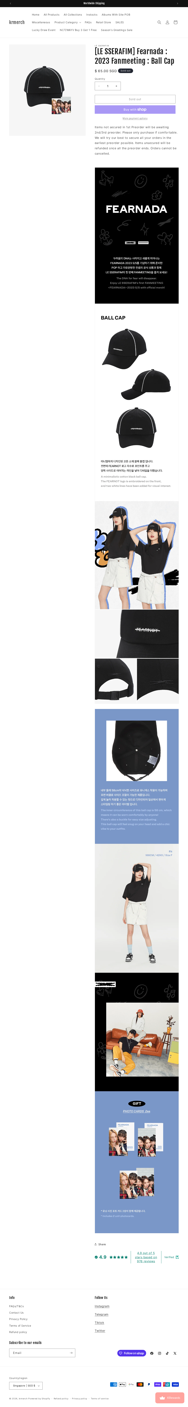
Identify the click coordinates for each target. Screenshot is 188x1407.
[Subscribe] (71, 1353)
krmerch (23, 1398)
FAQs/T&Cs (16, 1306)
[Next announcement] (177, 3)
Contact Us (16, 1312)
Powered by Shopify (39, 1398)
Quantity (100, 78)
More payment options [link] (135, 118)
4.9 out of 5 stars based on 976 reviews (146, 1257)
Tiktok (99, 1322)
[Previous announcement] (10, 3)
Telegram (102, 1314)
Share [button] (102, 1244)
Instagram (102, 1306)
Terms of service (100, 1398)
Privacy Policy (18, 1319)
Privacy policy (79, 1398)
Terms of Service (20, 1325)
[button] (67, 22)
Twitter (100, 1330)
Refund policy (18, 1332)
